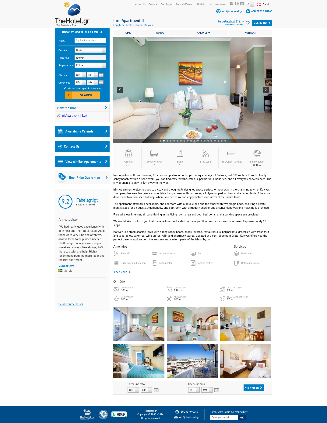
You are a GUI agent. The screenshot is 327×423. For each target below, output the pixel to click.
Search (86, 95)
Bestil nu (260, 23)
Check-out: (64, 82)
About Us (140, 4)
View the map (66, 108)
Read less (120, 272)
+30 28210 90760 (261, 11)
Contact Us (71, 146)
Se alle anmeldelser (70, 304)
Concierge (166, 4)
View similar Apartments (83, 161)
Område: (63, 50)
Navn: (61, 40)
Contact (153, 4)
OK (242, 417)
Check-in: (63, 75)
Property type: (66, 65)
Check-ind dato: (137, 384)
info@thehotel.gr (231, 11)
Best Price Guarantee (84, 177)
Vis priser (252, 387)
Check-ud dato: (197, 384)
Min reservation (217, 4)
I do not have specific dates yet (84, 88)
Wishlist (201, 4)
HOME (127, 32)
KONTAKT (250, 32)
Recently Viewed (184, 4)
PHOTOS (159, 32)
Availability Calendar (79, 131)
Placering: (63, 58)
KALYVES (202, 32)
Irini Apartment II (128, 20)
